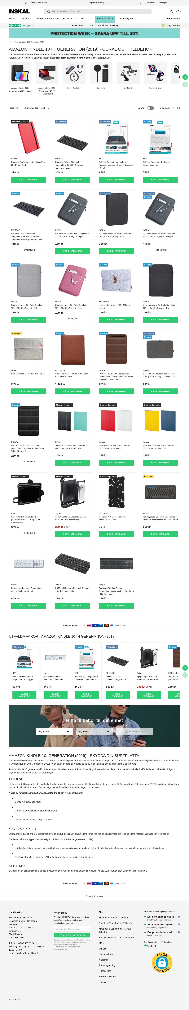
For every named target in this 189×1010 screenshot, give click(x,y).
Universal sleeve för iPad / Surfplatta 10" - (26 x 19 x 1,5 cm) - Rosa (71, 306)
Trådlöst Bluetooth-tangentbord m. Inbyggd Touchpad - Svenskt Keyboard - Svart (116, 165)
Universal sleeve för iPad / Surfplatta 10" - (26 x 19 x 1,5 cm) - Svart (159, 306)
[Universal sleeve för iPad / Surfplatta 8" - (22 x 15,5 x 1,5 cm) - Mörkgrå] (72, 209)
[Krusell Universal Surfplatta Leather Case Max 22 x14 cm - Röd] (28, 137)
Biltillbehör (128, 88)
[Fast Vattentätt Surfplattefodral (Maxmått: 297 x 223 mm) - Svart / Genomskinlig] (28, 492)
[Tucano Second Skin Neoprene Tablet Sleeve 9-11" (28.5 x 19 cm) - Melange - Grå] (160, 349)
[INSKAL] (19, 11)
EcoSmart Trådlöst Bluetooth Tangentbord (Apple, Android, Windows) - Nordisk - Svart (116, 591)
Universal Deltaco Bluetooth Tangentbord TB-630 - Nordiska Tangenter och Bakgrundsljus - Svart (27, 237)
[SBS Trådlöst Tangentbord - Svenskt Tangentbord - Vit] (160, 137)
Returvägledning (107, 965)
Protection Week (105, 18)
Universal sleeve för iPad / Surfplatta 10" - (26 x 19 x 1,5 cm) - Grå (27, 306)
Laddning (101, 88)
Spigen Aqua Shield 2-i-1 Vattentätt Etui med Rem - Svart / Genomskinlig (148, 679)
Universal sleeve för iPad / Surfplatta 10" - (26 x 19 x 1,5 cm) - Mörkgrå (159, 235)
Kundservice (173, 18)
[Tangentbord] (47, 73)
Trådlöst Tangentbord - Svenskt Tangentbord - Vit (156, 163)
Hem (10, 42)
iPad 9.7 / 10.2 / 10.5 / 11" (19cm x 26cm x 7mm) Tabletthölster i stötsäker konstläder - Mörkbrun (116, 377)
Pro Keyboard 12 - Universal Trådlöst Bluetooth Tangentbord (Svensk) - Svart (160, 518)
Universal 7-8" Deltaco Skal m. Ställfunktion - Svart (112, 518)
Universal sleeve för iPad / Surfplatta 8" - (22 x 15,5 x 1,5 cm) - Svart (116, 235)
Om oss (102, 949)
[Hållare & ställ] (155, 73)
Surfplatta (25, 18)
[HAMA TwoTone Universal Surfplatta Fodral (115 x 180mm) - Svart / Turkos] (72, 420)
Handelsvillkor (106, 954)
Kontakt (102, 982)
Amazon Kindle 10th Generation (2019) (30, 42)
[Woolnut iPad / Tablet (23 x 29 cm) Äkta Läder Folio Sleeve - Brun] (72, 349)
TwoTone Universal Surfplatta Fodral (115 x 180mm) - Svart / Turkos (71, 446)
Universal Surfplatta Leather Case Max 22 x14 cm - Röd (28, 163)
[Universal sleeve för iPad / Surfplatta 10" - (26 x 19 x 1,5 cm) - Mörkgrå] (160, 209)
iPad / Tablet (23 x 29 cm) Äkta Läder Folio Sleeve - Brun (71, 375)
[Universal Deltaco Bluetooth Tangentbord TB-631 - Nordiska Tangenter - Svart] (72, 137)
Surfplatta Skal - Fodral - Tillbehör (115, 923)
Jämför (141, 108)
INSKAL (18, 1000)
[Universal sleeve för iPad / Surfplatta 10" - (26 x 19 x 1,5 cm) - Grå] (28, 280)
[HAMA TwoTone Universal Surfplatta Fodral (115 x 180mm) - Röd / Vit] (116, 420)
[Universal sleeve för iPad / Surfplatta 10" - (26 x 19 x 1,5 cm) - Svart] (160, 280)
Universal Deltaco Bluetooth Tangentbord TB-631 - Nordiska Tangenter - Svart (69, 165)
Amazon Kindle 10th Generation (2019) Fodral (20, 89)
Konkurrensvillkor (107, 976)
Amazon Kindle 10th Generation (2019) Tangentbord (47, 91)
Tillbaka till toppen (94, 896)
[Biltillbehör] (128, 73)
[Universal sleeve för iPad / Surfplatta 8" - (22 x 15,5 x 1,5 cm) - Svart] (116, 209)
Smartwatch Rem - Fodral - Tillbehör (116, 937)
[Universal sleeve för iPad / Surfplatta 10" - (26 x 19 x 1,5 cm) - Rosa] (72, 280)
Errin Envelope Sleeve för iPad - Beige (28, 374)
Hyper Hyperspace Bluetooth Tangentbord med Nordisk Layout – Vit (55, 679)
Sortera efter (31, 108)
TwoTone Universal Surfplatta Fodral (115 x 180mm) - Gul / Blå (159, 446)
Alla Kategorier (126, 18)
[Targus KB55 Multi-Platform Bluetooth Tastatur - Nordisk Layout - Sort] (72, 563)
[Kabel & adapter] (74, 73)
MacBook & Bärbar (46, 18)
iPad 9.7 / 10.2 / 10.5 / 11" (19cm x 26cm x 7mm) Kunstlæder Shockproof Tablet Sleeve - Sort (27, 448)
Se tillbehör (134, 731)
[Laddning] (101, 73)
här (66, 949)
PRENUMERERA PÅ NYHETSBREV (72, 935)
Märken (84, 18)
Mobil (11, 18)
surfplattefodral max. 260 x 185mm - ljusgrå (115, 306)
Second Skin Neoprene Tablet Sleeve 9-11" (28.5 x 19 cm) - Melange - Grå (159, 375)
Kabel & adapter (74, 88)
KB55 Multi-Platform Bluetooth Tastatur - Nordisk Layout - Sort (72, 589)
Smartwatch (68, 18)
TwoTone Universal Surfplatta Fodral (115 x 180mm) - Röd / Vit (115, 446)
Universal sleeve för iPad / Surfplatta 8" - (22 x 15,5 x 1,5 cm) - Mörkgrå (72, 235)
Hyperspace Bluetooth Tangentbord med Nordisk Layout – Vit (26, 589)
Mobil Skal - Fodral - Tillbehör (113, 917)
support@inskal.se (23, 917)
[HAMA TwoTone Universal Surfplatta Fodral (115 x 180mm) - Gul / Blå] (160, 420)
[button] (178, 11)
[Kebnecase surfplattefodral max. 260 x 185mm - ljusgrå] (116, 280)
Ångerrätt (103, 960)
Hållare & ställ (155, 88)
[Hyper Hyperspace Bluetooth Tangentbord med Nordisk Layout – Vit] (28, 563)
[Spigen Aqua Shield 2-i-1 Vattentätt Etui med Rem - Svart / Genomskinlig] (72, 492)
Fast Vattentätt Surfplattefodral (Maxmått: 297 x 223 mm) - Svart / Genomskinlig (26, 520)
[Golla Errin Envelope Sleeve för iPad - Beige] (28, 349)
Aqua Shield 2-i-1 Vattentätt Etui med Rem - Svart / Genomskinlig (71, 518)
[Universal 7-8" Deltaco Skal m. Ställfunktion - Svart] (116, 492)
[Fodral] (20, 73)
